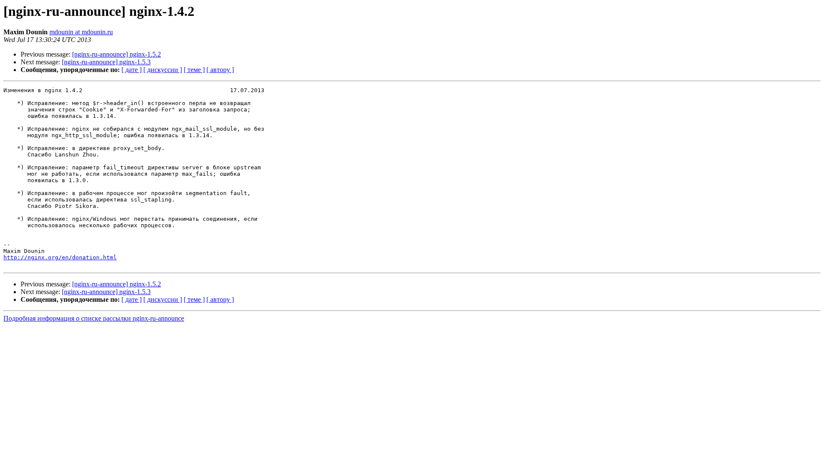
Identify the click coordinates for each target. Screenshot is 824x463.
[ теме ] (194, 69)
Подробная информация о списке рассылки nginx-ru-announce (93, 318)
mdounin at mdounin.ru (81, 32)
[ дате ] (131, 69)
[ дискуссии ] (162, 69)
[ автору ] (220, 69)
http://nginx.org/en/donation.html (60, 257)
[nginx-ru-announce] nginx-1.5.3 (106, 62)
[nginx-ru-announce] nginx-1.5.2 (116, 54)
